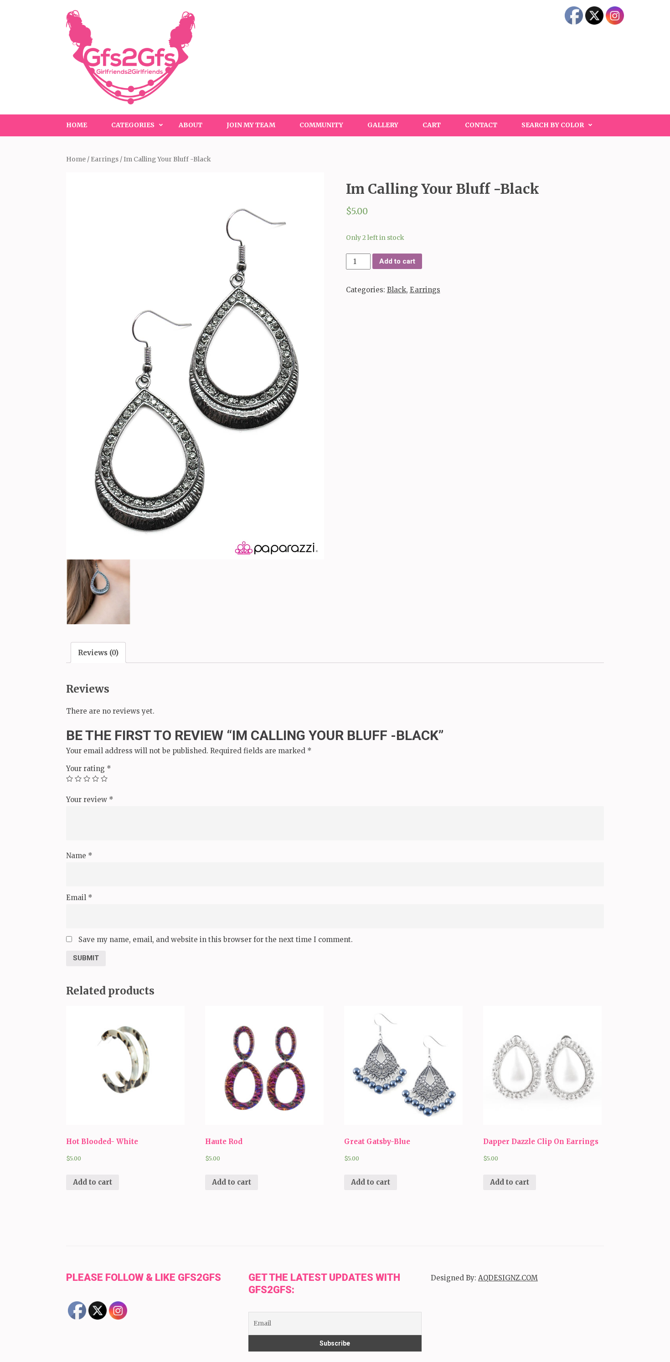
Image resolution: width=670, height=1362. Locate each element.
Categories (133, 125)
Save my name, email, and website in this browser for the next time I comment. (215, 939)
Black (396, 289)
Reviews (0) (98, 652)
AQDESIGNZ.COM (508, 1278)
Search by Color (552, 125)
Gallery (382, 125)
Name (79, 855)
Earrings (105, 159)
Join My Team (251, 125)
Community (321, 125)
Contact (481, 125)
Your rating (88, 768)
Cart (432, 125)
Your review (89, 799)
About (190, 125)
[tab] (98, 652)
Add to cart (397, 261)
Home (76, 125)
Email (79, 897)
